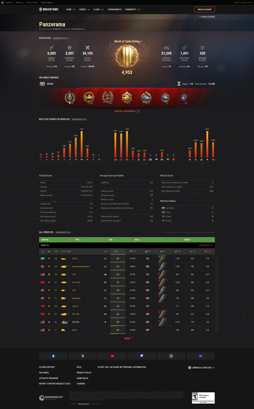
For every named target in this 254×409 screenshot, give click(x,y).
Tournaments (115, 9)
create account (247, 2)
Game (68, 9)
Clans (97, 9)
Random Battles (60, 38)
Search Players (208, 17)
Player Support (47, 367)
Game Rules (82, 378)
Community (130, 9)
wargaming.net (51, 398)
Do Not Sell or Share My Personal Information (122, 367)
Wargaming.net (84, 404)
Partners (44, 373)
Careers (81, 384)
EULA (79, 367)
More (127, 338)
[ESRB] (203, 398)
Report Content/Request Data (54, 384)
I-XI (55, 251)
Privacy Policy (84, 373)
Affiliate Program (48, 378)
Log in (236, 2)
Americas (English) (202, 367)
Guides (82, 9)
